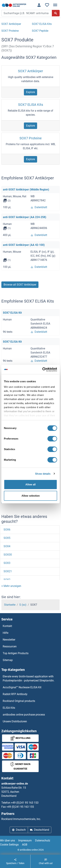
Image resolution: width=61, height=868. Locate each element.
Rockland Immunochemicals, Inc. (21, 819)
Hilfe (5, 632)
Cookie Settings (9, 844)
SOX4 (7, 546)
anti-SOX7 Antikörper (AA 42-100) (24, 245)
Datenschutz (42, 840)
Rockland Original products (19, 701)
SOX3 (7, 563)
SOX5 (7, 538)
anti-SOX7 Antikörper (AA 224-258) (24, 217)
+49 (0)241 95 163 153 (24, 802)
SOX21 (8, 571)
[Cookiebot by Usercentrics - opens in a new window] (43, 369)
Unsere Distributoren (15, 721)
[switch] (52, 438)
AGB (24, 844)
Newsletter (9, 639)
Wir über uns (7, 840)
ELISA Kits (9, 707)
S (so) (22, 604)
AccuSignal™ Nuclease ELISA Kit (22, 687)
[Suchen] (56, 13)
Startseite (9, 604)
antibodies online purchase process (24, 714)
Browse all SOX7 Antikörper (20, 284)
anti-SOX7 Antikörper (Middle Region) (26, 189)
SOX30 (8, 554)
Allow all (30, 484)
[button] (11, 586)
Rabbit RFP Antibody (15, 694)
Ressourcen (10, 646)
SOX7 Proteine (30, 138)
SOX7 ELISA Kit (12, 312)
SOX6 (7, 529)
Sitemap (8, 660)
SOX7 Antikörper (30, 71)
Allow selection (31, 495)
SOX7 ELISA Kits (30, 105)
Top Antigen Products (15, 653)
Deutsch (21, 829)
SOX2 (7, 579)
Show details (42, 473)
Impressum (25, 840)
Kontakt (7, 626)
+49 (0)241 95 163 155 (20, 806)
